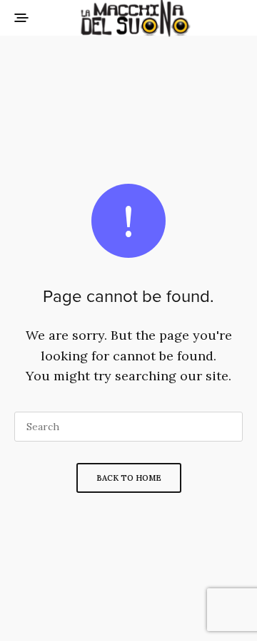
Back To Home (128, 478)
